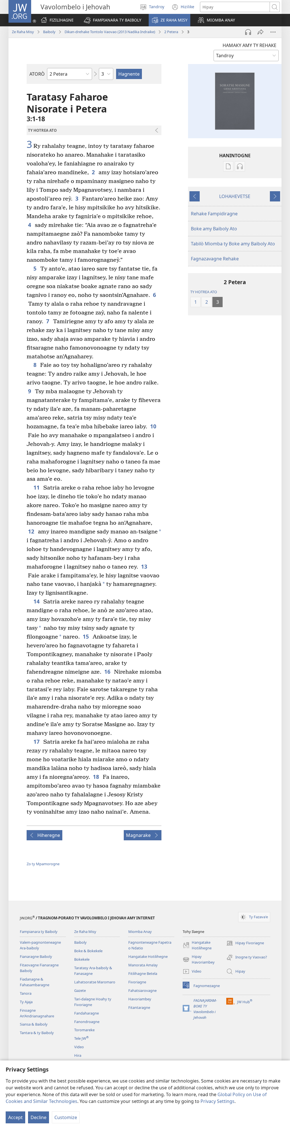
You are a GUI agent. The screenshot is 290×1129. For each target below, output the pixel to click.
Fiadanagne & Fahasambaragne (34, 982)
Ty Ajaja (26, 1001)
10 (153, 426)
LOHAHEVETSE (234, 196)
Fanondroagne (86, 1021)
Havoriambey (139, 999)
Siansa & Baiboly (34, 1024)
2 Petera (171, 31)
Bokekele (81, 959)
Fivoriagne (137, 982)
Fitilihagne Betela (142, 973)
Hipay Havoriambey (199, 959)
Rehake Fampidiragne (214, 214)
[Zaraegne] (260, 32)
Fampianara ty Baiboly (38, 931)
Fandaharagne (86, 1013)
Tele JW (81, 1038)
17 (36, 741)
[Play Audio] (248, 32)
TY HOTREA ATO (203, 291)
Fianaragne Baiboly (36, 956)
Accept (15, 1117)
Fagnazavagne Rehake (215, 259)
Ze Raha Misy (23, 31)
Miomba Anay (140, 931)
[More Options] (273, 32)
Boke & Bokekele (88, 950)
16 (107, 671)
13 (144, 566)
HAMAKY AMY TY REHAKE (249, 45)
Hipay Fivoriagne (245, 943)
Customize (65, 1117)
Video (79, 1046)
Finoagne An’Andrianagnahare (37, 1013)
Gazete (80, 990)
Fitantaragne (139, 1007)
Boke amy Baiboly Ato (214, 229)
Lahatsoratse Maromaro (94, 982)
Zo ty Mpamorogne (43, 863)
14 (36, 601)
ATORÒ (37, 74)
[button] (112, 20)
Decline (38, 1117)
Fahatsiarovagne (142, 990)
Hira (77, 1055)
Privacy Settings (217, 1101)
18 (96, 776)
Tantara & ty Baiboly (37, 1032)
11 (36, 487)
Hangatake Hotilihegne (148, 956)
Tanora (25, 993)
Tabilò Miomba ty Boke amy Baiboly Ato (233, 244)
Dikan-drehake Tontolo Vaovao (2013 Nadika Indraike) (110, 31)
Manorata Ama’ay (143, 965)
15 (86, 636)
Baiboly (49, 31)
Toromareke (84, 1029)
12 (31, 531)
